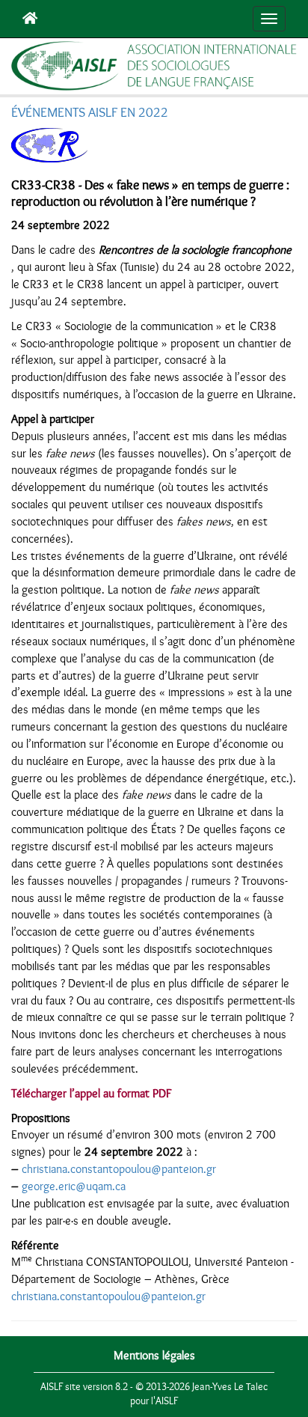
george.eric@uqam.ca (74, 1186)
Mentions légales (154, 1355)
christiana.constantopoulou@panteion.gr (119, 1169)
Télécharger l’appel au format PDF (91, 1093)
